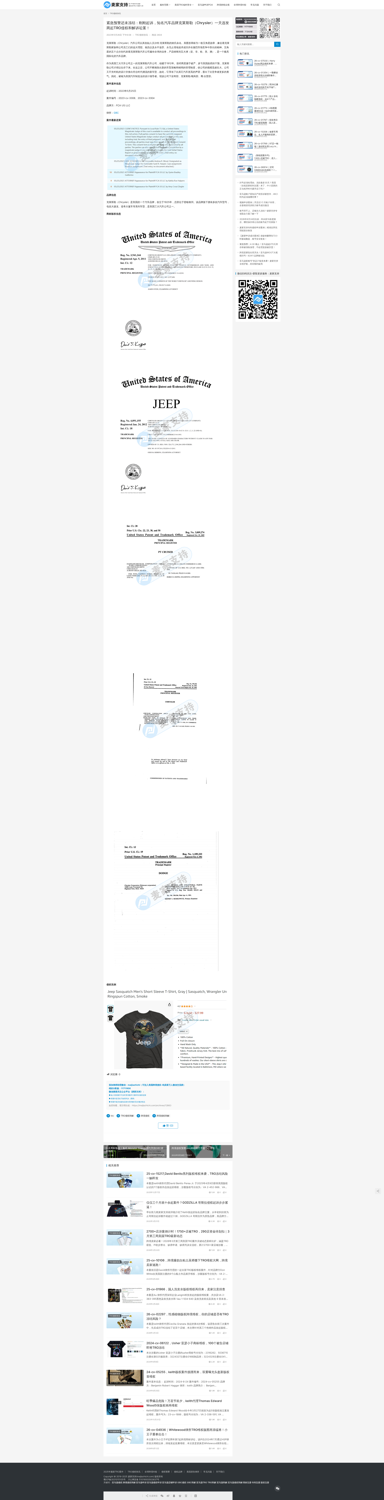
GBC (116, 112)
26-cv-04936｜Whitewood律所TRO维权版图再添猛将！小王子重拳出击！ (187, 1432)
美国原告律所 (193, 1471)
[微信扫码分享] (162, 1496)
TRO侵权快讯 (141, 35)
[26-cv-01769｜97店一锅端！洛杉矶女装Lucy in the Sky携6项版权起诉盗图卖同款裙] (245, 145)
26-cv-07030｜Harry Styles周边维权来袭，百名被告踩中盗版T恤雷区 (265, 63)
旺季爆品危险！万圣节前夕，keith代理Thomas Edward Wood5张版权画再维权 (184, 1403)
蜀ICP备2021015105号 (115, 1479)
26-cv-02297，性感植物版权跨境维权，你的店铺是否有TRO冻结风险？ (187, 1316)
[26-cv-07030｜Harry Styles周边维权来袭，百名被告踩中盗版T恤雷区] (245, 62)
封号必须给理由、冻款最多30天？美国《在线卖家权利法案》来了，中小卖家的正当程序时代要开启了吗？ (258, 185)
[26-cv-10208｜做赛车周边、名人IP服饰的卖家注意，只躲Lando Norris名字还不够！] (245, 133)
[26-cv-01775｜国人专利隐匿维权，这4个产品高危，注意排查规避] (245, 98)
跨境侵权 (145, 1115)
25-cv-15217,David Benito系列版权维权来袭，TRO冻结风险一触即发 (187, 1176)
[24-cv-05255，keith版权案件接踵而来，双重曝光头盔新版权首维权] (124, 1378)
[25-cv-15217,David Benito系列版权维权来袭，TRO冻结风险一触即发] (124, 1179)
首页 (154, 4)
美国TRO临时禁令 (183, 4)
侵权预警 (165, 1471)
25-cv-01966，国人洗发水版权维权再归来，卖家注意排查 (185, 1289)
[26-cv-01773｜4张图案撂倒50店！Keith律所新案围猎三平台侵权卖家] (245, 110)
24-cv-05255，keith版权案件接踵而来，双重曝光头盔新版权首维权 (187, 1374)
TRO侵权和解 (127, 1115)
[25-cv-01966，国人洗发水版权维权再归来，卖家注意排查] (124, 1295)
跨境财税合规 (223, 4)
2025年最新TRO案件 (113, 1471)
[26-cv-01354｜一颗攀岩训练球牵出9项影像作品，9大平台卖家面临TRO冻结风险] (245, 74)
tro (112, 1115)
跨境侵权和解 (163, 1115)
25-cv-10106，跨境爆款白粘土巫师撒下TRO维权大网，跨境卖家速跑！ (187, 1262)
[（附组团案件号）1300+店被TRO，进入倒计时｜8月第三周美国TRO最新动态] (245, 157)
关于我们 (267, 4)
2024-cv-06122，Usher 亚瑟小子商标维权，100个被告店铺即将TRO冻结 (187, 1345)
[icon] (277, 1488)
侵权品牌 (178, 1471)
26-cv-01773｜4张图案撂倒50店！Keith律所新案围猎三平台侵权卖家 (265, 111)
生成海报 (153, 1495)
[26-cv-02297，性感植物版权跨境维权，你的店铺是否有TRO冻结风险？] (124, 1320)
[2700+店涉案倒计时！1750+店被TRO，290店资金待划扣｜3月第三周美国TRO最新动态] (124, 1237)
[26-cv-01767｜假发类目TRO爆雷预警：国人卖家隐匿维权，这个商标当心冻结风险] (245, 121)
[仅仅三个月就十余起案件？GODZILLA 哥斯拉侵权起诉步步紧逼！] (124, 1208)
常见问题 (254, 4)
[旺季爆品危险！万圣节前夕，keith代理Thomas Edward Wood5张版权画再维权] (124, 1407)
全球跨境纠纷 (240, 4)
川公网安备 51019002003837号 (143, 1479)
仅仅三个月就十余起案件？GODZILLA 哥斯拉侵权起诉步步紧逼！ (187, 1205)
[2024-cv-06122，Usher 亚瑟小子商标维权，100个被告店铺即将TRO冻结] (124, 1349)
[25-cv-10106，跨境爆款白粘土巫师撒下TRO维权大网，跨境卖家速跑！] (124, 1266)
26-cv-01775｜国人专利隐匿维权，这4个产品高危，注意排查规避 (266, 99)
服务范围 (164, 4)
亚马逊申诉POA (205, 4)
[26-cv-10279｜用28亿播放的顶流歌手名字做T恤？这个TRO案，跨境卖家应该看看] (245, 86)
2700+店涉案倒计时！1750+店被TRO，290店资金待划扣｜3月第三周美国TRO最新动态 (188, 1234)
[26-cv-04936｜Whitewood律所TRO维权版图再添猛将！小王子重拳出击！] (124, 1436)
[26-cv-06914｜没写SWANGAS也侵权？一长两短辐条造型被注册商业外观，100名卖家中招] (245, 169)
